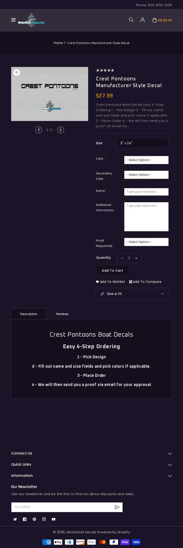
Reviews (62, 314)
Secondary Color (104, 176)
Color (100, 158)
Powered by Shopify (113, 532)
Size (99, 143)
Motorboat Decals (81, 532)
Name (100, 190)
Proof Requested (104, 243)
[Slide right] (60, 130)
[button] (133, 19)
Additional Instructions (105, 207)
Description (28, 314)
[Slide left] (38, 130)
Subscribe (118, 507)
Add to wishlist (112, 281)
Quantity (103, 257)
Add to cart (112, 270)
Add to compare (147, 281)
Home (58, 43)
